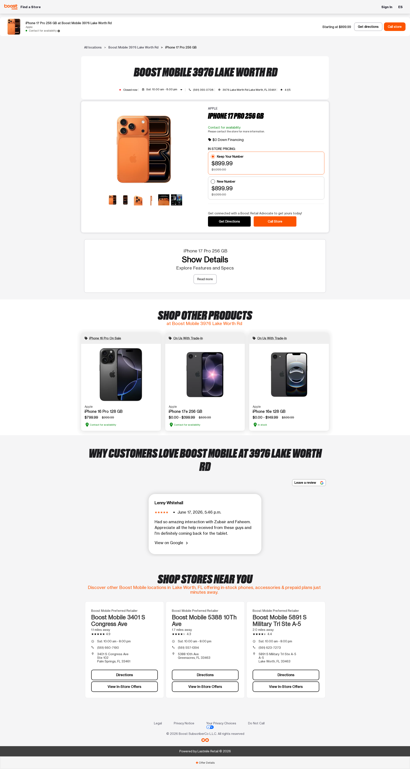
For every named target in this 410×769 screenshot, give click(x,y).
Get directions (368, 26)
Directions (124, 675)
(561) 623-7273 (270, 647)
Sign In (386, 7)
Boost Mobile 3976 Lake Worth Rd (133, 47)
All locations (93, 47)
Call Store (275, 221)
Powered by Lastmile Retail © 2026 (205, 751)
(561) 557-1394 (188, 647)
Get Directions (229, 221)
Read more (205, 279)
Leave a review (305, 482)
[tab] (205, 763)
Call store (395, 26)
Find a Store (30, 7)
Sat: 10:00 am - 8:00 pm (165, 89)
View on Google (172, 543)
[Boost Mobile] (11, 7)
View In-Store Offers (124, 686)
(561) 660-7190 (108, 647)
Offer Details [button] (205, 762)
